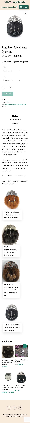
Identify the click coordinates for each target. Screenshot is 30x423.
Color (4, 67)
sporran (4, 106)
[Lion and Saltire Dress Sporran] (21, 376)
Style (4, 76)
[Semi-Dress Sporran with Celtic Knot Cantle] (8, 376)
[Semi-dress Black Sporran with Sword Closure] (8, 351)
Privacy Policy (20, 414)
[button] (24, 7)
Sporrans (9, 102)
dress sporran (8, 104)
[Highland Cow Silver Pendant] (21, 351)
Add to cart (7, 94)
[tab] (15, 115)
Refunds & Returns (19, 416)
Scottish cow (22, 104)
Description (15, 115)
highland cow (15, 104)
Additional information (15, 119)
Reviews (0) (15, 123)
